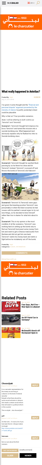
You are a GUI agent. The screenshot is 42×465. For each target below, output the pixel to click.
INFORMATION (20, 247)
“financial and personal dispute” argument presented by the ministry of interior (20, 107)
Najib (11, 97)
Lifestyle (5, 9)
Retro (22, 9)
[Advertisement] (21, 66)
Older (10, 455)
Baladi (30, 9)
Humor (14, 9)
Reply (35, 385)
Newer (28, 455)
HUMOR (12, 247)
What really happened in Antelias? (21, 91)
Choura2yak (7, 383)
